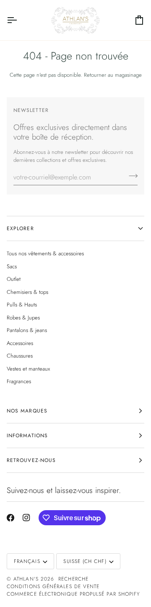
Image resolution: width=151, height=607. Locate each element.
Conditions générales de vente (53, 586)
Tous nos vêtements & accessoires (45, 253)
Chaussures (20, 356)
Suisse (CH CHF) (84, 561)
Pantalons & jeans (27, 330)
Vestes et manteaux (28, 369)
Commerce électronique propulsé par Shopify (73, 594)
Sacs (12, 266)
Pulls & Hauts (22, 305)
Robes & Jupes (23, 318)
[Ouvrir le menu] (19, 20)
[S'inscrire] (131, 176)
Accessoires (20, 343)
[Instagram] (26, 517)
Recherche (73, 579)
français (27, 561)
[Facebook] (10, 517)
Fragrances (19, 381)
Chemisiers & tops (27, 292)
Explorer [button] (20, 228)
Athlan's (27, 579)
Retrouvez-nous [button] (31, 460)
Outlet (14, 279)
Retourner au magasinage (113, 75)
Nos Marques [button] (27, 411)
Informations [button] (27, 435)
